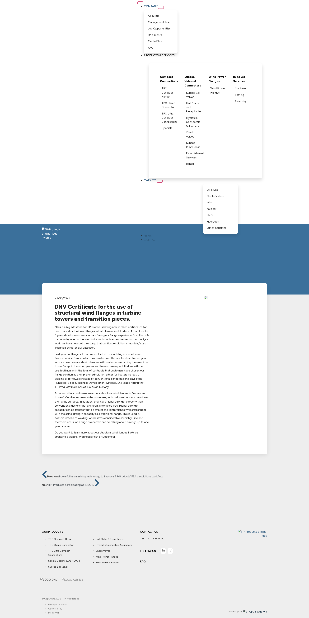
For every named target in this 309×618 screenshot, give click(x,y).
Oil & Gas (212, 189)
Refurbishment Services (194, 155)
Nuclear (211, 208)
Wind (210, 202)
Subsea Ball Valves (193, 95)
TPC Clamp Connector (168, 105)
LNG (210, 215)
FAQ (150, 47)
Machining (241, 88)
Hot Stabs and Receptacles (193, 107)
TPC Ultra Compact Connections (169, 117)
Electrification (215, 196)
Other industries (216, 227)
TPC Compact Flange (167, 92)
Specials (167, 128)
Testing (239, 94)
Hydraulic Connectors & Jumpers (193, 122)
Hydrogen (213, 221)
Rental (190, 163)
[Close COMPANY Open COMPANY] (161, 7)
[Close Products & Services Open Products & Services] (146, 60)
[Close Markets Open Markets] (160, 181)
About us (153, 15)
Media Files (155, 41)
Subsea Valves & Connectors (192, 81)
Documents (155, 35)
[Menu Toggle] (140, 2)
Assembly (241, 101)
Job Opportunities (159, 28)
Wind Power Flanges (217, 90)
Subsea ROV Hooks (193, 145)
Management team (159, 22)
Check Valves (190, 134)
